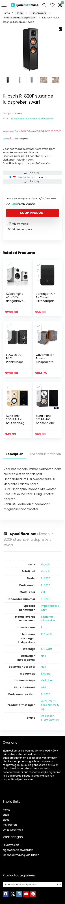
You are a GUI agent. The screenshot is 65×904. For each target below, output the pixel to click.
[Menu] (4, 5)
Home (6, 13)
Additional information (45, 454)
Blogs (6, 819)
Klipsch (45, 564)
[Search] (44, 5)
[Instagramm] (19, 894)
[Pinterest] (33, 894)
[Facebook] (5, 894)
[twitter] (12, 894)
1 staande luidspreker (48, 618)
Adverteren (10, 825)
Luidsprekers (38, 13)
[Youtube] (26, 894)
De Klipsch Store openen (50, 718)
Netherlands (26, 177)
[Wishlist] (52, 5)
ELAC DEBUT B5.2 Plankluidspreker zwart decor (15, 362)
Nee (43, 656)
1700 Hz (45, 673)
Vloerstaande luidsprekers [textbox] (31, 884)
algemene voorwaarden (18, 850)
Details (6, 138)
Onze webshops (13, 830)
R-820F (45, 578)
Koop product (32, 213)
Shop (20, 13)
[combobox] (32, 884)
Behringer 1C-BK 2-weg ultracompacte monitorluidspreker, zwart (46, 303)
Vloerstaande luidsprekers (20, 17)
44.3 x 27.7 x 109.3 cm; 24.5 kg (50, 705)
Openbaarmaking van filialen (21, 855)
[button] (60, 29)
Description (14, 454)
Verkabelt (47, 680)
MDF (43, 687)
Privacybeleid (11, 845)
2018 (43, 592)
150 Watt (46, 634)
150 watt (46, 649)
